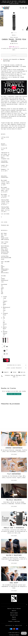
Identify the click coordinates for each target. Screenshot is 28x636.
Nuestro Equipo (14, 612)
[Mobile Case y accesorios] (14, 518)
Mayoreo (14, 617)
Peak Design (14, 37)
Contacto (14, 619)
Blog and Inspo (14, 615)
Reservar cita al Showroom (14, 608)
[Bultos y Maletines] (14, 546)
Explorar (14, 480)
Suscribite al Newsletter (13, 625)
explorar (14, 454)
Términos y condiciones (14, 621)
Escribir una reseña (14, 394)
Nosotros (14, 610)
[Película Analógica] (14, 491)
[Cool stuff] (14, 574)
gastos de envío (7, 48)
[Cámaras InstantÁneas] (14, 439)
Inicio (13, 35)
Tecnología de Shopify (14, 634)
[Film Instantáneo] (14, 465)
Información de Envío (14, 365)
